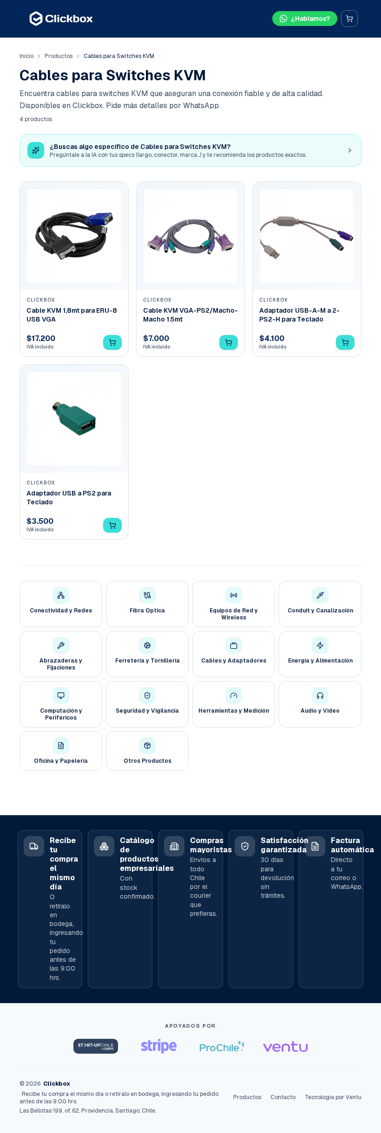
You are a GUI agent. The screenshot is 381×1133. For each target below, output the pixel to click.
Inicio (26, 56)
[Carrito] (349, 18)
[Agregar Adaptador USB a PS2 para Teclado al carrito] (112, 525)
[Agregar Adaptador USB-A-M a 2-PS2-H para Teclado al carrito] (345, 342)
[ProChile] (222, 1046)
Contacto (283, 1097)
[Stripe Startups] (159, 1046)
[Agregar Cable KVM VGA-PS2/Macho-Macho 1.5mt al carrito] (228, 342)
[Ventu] (285, 1046)
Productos (58, 56)
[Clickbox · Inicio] (61, 18)
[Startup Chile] (95, 1046)
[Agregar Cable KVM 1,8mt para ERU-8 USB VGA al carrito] (112, 342)
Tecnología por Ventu (333, 1097)
